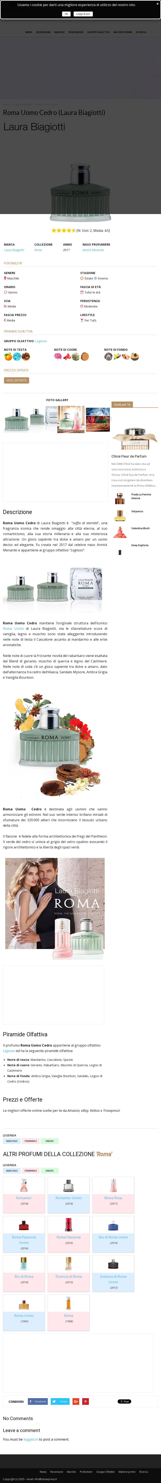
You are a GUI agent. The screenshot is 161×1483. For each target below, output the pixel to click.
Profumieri (86, 1472)
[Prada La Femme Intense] (120, 498)
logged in (30, 1439)
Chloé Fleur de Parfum (129, 456)
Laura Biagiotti (14, 250)
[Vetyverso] (120, 515)
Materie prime (127, 1472)
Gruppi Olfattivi (105, 1472)
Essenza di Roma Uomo (113, 1281)
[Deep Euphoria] (120, 549)
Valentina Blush (140, 528)
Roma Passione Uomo (24, 1242)
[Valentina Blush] (120, 532)
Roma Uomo (13, 628)
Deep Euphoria (139, 545)
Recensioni (56, 1472)
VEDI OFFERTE (16, 380)
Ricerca (143, 1472)
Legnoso (41, 341)
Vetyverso (137, 511)
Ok (66, 14)
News (43, 1472)
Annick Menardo (93, 250)
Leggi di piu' (83, 14)
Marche (71, 1472)
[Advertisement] (55, 472)
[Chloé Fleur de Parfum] (135, 431)
